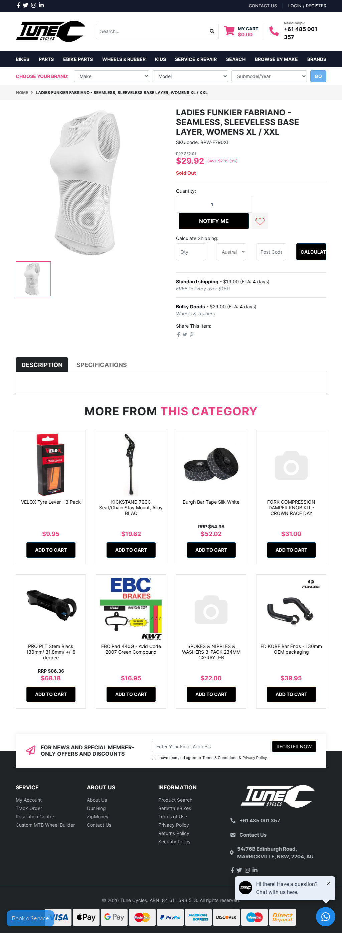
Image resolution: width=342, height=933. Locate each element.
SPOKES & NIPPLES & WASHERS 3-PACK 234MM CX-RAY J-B (211, 651)
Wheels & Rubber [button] (124, 59)
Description (41, 364)
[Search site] (212, 31)
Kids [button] (160, 59)
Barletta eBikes (174, 808)
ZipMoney (98, 816)
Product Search (175, 800)
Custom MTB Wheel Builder (45, 825)
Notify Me (214, 221)
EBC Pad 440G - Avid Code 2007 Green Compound (131, 649)
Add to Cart (51, 550)
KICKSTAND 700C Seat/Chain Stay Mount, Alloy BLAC (131, 507)
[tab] (42, 364)
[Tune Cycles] (51, 31)
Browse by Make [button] (276, 59)
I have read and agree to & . (213, 757)
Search (235, 59)
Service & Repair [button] (196, 59)
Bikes (22, 59)
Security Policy (174, 841)
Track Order (29, 808)
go (318, 76)
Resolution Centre (35, 816)
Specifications (101, 364)
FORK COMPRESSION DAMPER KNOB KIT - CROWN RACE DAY (291, 507)
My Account (29, 800)
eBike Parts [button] (78, 59)
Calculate (313, 252)
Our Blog (96, 808)
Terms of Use (172, 816)
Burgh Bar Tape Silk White (211, 502)
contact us (263, 5)
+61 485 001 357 (259, 820)
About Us (97, 800)
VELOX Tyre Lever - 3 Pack (51, 502)
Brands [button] (316, 59)
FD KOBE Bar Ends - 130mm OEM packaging (291, 649)
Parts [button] (46, 59)
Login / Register (307, 5)
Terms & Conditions (219, 757)
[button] (259, 221)
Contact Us (99, 825)
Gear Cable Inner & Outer (44, 906)
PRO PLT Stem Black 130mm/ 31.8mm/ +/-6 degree (50, 651)
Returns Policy (173, 833)
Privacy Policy (254, 757)
